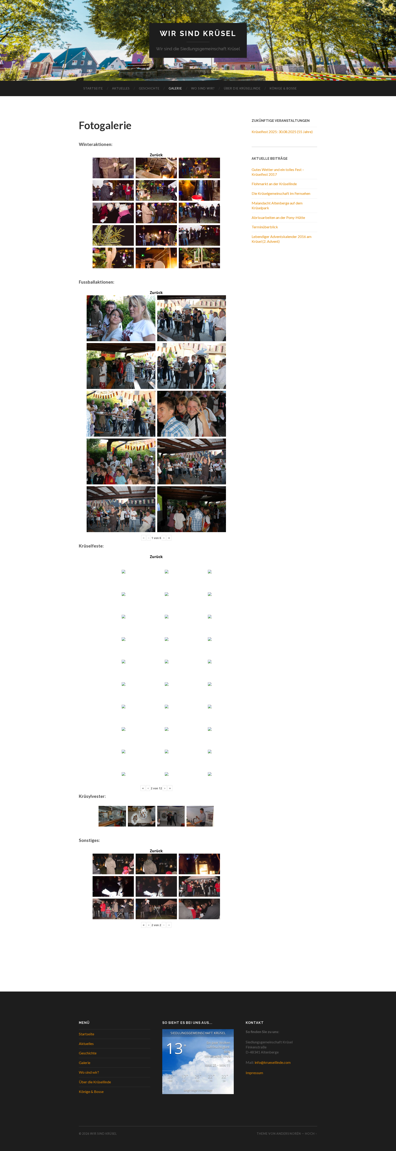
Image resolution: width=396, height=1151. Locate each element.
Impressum (254, 1072)
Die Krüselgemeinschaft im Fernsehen (281, 193)
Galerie (175, 88)
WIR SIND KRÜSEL (198, 33)
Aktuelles (121, 88)
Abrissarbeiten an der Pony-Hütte (278, 217)
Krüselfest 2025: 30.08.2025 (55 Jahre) (282, 131)
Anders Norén (288, 1133)
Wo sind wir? (203, 88)
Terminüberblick (265, 227)
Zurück (156, 155)
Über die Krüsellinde (242, 88)
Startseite (93, 88)
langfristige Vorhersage (198, 1090)
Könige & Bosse (283, 88)
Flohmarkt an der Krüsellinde (274, 184)
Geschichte (149, 88)
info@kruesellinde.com (273, 1062)
